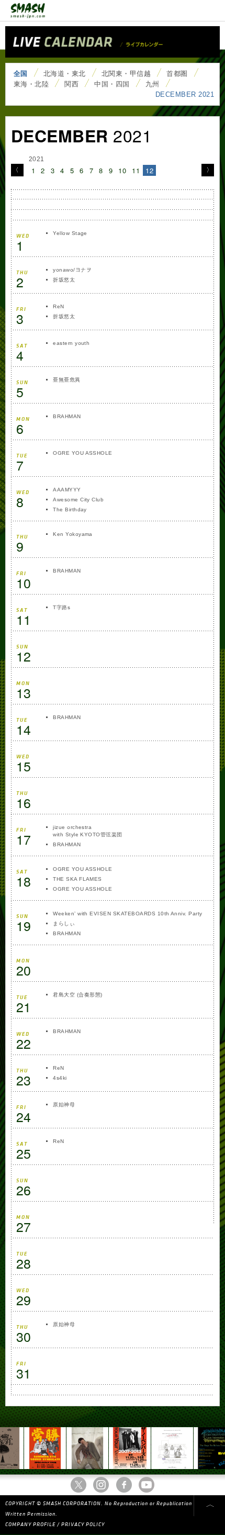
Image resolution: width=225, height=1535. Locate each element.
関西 (71, 84)
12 (149, 170)
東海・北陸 (31, 84)
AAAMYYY (67, 489)
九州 (152, 84)
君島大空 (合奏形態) (77, 995)
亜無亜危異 (66, 380)
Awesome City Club (78, 499)
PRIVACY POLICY (83, 1524)
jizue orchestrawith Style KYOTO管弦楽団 (87, 830)
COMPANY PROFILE (30, 1524)
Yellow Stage (70, 233)
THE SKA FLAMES (77, 879)
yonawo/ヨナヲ (72, 270)
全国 (21, 73)
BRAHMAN (67, 416)
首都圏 (176, 73)
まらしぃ (64, 923)
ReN (58, 306)
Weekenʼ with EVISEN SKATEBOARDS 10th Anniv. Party (128, 913)
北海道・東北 (64, 73)
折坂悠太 (64, 280)
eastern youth (71, 343)
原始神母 (64, 1104)
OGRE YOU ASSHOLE (83, 453)
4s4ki (59, 1078)
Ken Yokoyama (73, 534)
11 (136, 170)
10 (122, 170)
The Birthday (70, 509)
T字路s (61, 607)
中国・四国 (111, 84)
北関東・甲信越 (126, 73)
